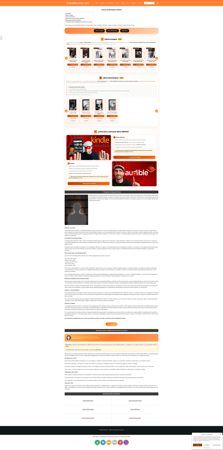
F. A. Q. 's (140, 3)
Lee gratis (102, 3)
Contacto (133, 3)
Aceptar (197, 445)
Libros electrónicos (70, 16)
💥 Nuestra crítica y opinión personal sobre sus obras (78, 21)
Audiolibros (125, 30)
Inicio (97, 3)
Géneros (123, 3)
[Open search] (157, 3)
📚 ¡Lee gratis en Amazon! (134, 157)
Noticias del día (110, 3)
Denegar (207, 445)
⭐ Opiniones (72, 120)
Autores (117, 3)
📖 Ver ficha (73, 64)
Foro (128, 3)
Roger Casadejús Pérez (77, 338)
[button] (220, 434)
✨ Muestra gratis (73, 118)
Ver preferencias (216, 445)
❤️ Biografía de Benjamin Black (73, 20)
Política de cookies (206, 447)
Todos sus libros (111, 324)
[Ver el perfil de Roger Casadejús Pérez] (68, 337)
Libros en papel (69, 15)
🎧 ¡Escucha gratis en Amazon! (88, 183)
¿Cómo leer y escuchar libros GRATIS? (74, 18)
